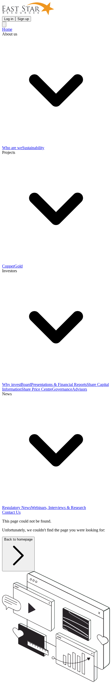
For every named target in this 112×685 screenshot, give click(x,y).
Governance (62, 389)
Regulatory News (16, 507)
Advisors (79, 389)
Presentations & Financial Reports (59, 384)
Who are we (12, 148)
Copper (8, 266)
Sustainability (33, 148)
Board (26, 384)
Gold (18, 266)
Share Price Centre (36, 389)
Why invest (11, 384)
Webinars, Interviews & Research (58, 507)
